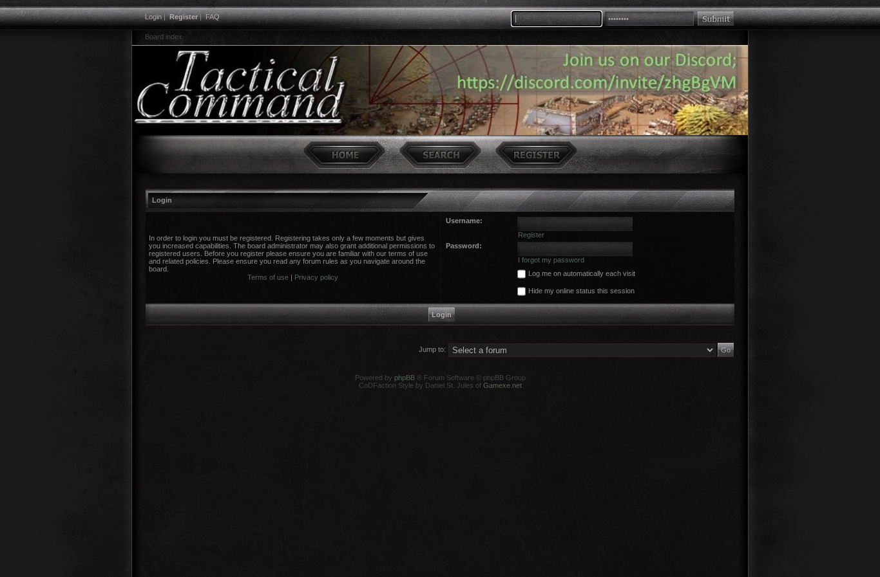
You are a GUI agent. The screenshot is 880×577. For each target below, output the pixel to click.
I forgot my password (551, 260)
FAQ (213, 17)
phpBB (404, 377)
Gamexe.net (502, 385)
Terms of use (268, 277)
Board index (163, 37)
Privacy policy (316, 277)
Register (183, 17)
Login (153, 17)
